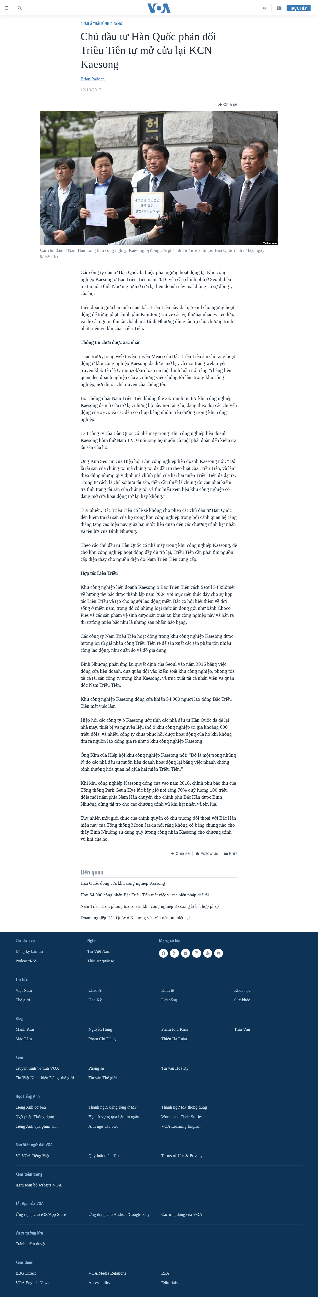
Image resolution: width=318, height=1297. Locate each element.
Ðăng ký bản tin (29, 951)
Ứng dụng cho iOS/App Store (41, 1214)
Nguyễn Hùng (100, 1029)
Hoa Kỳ (95, 1000)
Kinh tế (167, 990)
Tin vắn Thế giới (102, 1077)
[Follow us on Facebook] (163, 953)
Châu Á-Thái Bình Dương (101, 23)
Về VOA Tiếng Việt (32, 1155)
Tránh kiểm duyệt (30, 1243)
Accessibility (99, 1282)
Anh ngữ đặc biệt (103, 1126)
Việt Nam (24, 990)
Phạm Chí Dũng (102, 1038)
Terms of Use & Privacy (182, 1155)
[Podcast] (207, 953)
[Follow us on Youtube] (185, 953)
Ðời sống (169, 1000)
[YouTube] (279, 8)
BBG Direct (26, 1273)
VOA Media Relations (107, 1273)
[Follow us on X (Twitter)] (174, 953)
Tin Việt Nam (98, 951)
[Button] (227, 104)
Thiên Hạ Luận (174, 1038)
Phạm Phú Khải (174, 1029)
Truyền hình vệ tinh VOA (37, 1068)
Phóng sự (96, 1068)
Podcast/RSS (26, 961)
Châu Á (94, 990)
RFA (165, 1273)
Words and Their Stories (182, 1116)
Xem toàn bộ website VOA (39, 1185)
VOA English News (32, 1282)
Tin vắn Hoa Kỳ (175, 1068)
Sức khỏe (242, 1000)
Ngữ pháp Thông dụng (35, 1116)
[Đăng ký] (218, 953)
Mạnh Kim (25, 1029)
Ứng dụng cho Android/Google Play (119, 1214)
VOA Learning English (180, 1126)
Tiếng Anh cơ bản (31, 1107)
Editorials (169, 1282)
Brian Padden (93, 79)
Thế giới (23, 1000)
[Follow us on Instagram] (196, 953)
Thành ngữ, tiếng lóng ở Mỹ (112, 1107)
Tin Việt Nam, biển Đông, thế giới (45, 1077)
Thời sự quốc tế (100, 961)
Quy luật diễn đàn (103, 1155)
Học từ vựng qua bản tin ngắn (113, 1116)
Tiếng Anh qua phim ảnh (37, 1126)
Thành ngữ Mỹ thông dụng (184, 1107)
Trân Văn (242, 1029)
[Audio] (264, 8)
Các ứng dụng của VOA (181, 1214)
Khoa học (242, 990)
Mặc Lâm (24, 1038)
